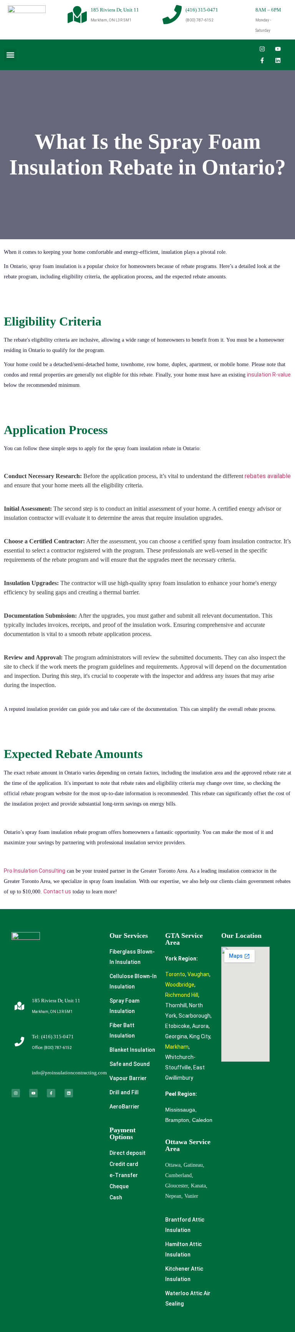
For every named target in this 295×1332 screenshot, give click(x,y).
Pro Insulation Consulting (34, 871)
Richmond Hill (181, 995)
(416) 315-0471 (202, 10)
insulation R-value (269, 375)
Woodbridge (179, 985)
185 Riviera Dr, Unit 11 (115, 10)
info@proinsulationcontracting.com (69, 1072)
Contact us (57, 891)
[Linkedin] (278, 60)
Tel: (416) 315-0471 (53, 1036)
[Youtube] (278, 49)
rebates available (268, 476)
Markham (177, 1047)
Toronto (175, 974)
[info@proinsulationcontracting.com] (19, 1072)
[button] (10, 54)
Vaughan (198, 974)
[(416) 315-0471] (172, 14)
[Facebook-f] (262, 60)
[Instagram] (262, 49)
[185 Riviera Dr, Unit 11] (77, 14)
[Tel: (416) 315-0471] (19, 1041)
